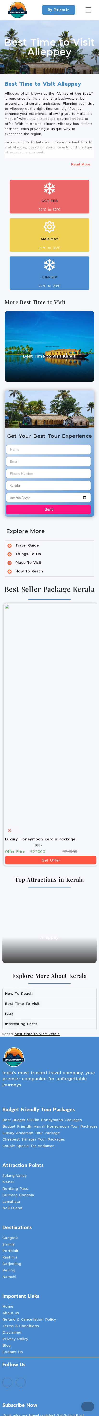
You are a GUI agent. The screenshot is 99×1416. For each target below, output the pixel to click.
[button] (7, 345)
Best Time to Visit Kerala (49, 356)
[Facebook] (7, 1382)
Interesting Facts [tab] (21, 1024)
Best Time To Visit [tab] (22, 1004)
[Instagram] (20, 1382)
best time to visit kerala (37, 1034)
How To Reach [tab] (19, 993)
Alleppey (49, 937)
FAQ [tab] (9, 1014)
